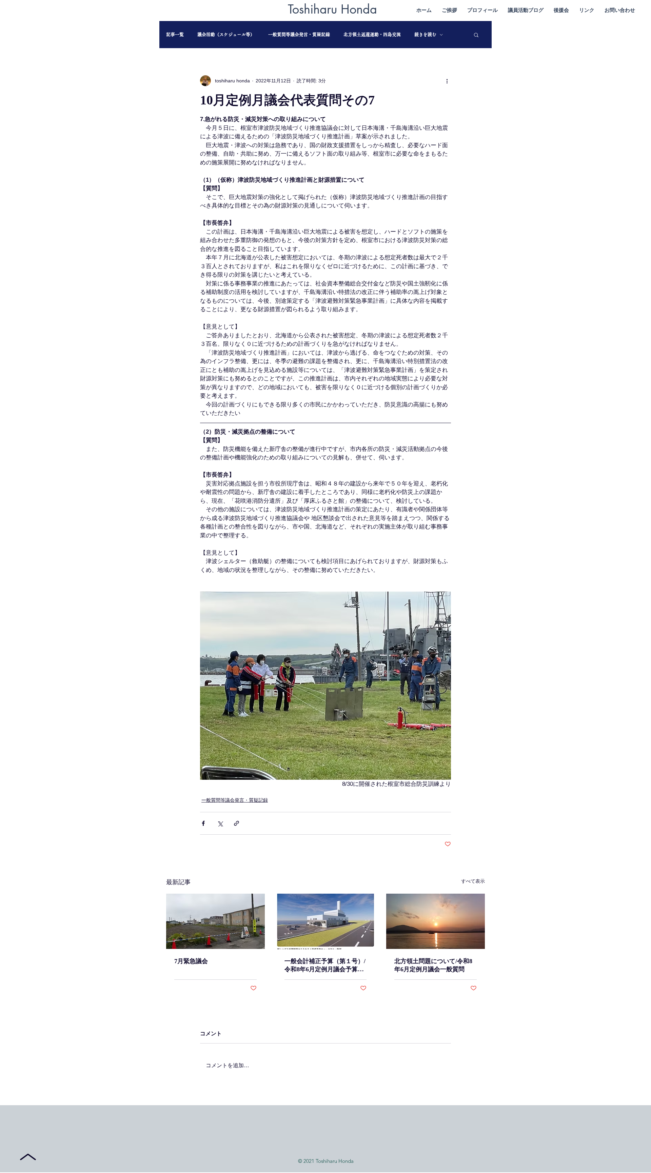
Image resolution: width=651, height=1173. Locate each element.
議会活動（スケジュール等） (226, 34)
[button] (476, 34)
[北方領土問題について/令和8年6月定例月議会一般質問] (435, 921)
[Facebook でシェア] (203, 823)
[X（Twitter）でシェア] (220, 823)
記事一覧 (175, 34)
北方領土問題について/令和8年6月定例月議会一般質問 (433, 965)
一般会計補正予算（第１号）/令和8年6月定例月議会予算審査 (325, 965)
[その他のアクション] (447, 81)
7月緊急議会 (191, 961)
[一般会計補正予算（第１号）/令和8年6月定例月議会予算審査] (325, 921)
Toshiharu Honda (332, 9)
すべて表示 (473, 881)
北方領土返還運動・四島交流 (372, 34)
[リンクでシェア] (236, 823)
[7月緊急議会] (215, 921)
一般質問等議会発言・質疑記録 (299, 34)
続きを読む (425, 34)
